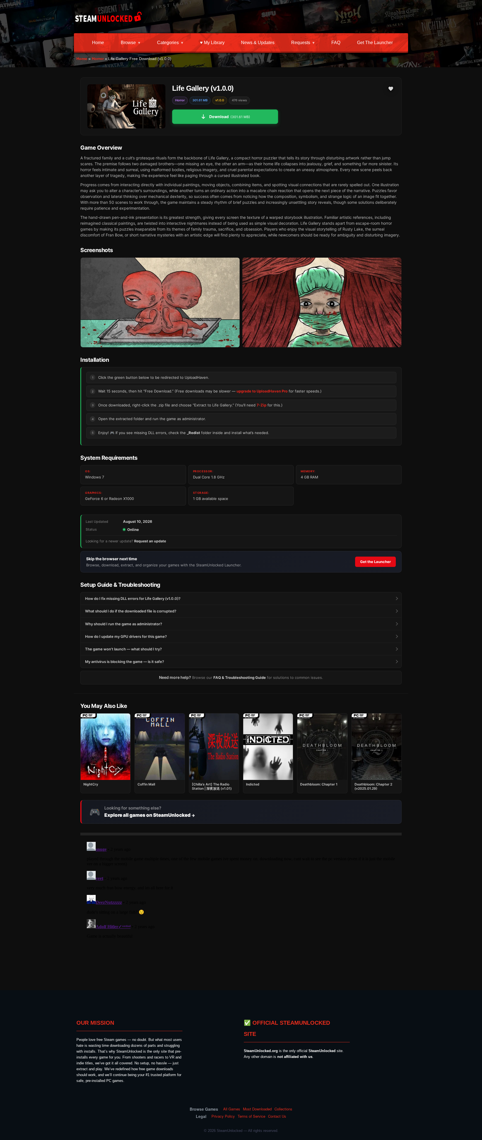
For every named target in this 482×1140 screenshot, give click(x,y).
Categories (168, 42)
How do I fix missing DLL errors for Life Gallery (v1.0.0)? (132, 598)
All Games (231, 1109)
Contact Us (277, 1116)
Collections (283, 1109)
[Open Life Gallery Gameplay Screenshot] (322, 302)
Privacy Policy (223, 1116)
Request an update (150, 541)
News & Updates (257, 42)
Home (98, 42)
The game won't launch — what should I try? (123, 649)
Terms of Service (251, 1116)
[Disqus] (241, 909)
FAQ (335, 42)
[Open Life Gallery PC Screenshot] (160, 302)
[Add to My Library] (391, 89)
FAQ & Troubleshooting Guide (239, 677)
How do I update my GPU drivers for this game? (126, 636)
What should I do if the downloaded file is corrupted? (130, 611)
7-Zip (261, 405)
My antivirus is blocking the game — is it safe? (124, 661)
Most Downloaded (257, 1109)
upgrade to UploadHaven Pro (262, 391)
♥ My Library (212, 42)
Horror (98, 58)
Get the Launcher (375, 42)
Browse (128, 42)
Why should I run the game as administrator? (123, 624)
